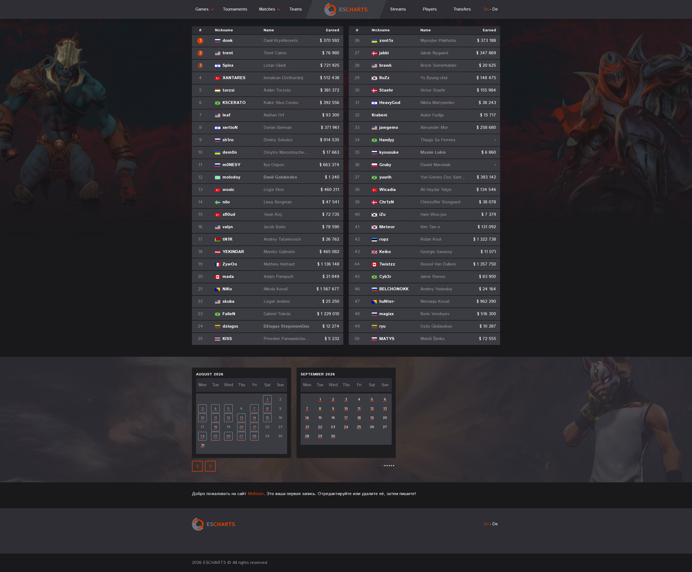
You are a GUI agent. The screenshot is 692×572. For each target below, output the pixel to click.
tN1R (227, 239)
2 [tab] (384, 465)
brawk (385, 65)
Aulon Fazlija (432, 115)
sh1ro (228, 140)
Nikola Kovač (276, 289)
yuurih (385, 177)
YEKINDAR (233, 252)
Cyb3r (385, 276)
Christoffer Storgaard (440, 202)
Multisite (256, 494)
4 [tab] (389, 465)
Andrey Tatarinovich (282, 239)
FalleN (228, 314)
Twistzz (387, 264)
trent (227, 53)
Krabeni (379, 115)
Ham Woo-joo (433, 214)
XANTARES (233, 78)
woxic (228, 189)
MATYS (386, 339)
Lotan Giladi (275, 65)
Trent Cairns (275, 53)
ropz (383, 239)
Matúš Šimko (432, 339)
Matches (267, 9)
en (486, 9)
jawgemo (388, 127)
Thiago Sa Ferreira (437, 140)
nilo (226, 202)
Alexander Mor (434, 127)
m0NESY (231, 165)
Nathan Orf (274, 115)
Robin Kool (430, 239)
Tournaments (235, 9)
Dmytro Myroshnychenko (287, 152)
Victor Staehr (432, 90)
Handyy (386, 140)
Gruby (385, 165)
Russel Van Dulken (438, 264)
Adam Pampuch (279, 276)
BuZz (384, 78)
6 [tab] (393, 465)
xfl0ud (228, 214)
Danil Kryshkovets (281, 40)
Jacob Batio (275, 227)
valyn (227, 227)
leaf (226, 115)
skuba (228, 301)
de (495, 9)
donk (227, 40)
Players (430, 9)
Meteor (387, 227)
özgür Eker (274, 189)
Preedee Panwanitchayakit (287, 339)
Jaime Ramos (432, 276)
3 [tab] (387, 465)
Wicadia (387, 189)
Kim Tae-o (430, 227)
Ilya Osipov (274, 165)
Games (202, 9)
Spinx (227, 65)
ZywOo (229, 264)
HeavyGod (389, 102)
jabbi (384, 53)
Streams (398, 9)
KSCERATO (234, 102)
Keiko (385, 252)
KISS (227, 339)
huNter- (387, 301)
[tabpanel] (241, 413)
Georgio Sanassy (436, 252)
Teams (295, 9)
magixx (386, 314)
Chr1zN (386, 202)
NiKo (227, 289)
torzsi (228, 90)
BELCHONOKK (393, 289)
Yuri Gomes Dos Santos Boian (443, 177)
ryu (382, 326)
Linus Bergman (278, 202)
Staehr (386, 90)
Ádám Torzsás (277, 90)
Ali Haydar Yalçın (435, 189)
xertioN (230, 127)
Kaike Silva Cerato (281, 102)
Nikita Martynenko (437, 102)
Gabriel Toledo (277, 314)
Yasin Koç (273, 214)
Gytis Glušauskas (436, 326)
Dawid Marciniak (435, 165)
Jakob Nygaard (434, 53)
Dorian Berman (278, 127)
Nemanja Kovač (435, 301)
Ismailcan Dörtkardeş (283, 78)
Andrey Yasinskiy (436, 289)
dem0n (229, 152)
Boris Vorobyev (435, 314)
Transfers (462, 9)
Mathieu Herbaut (279, 264)
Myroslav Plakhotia (438, 40)
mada (228, 276)
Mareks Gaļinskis (279, 252)
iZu (382, 214)
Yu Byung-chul (433, 78)
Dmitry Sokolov (278, 140)
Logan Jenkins (277, 301)
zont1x (386, 40)
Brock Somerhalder (438, 65)
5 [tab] (391, 465)
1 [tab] (382, 465)
